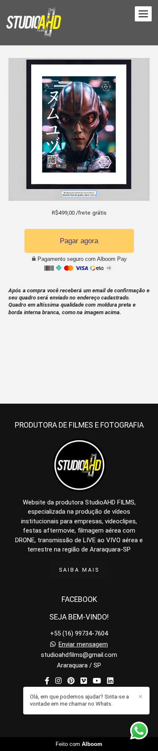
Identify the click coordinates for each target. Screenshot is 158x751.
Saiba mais (79, 570)
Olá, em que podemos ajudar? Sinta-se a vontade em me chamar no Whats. (79, 700)
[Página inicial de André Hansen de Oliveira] (33, 22)
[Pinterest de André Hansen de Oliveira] (71, 681)
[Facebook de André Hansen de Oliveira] (47, 681)
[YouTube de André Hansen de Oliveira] (97, 681)
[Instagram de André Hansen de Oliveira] (58, 681)
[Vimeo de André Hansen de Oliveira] (83, 681)
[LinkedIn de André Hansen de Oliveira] (110, 681)
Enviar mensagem (83, 644)
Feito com (79, 744)
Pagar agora (79, 241)
